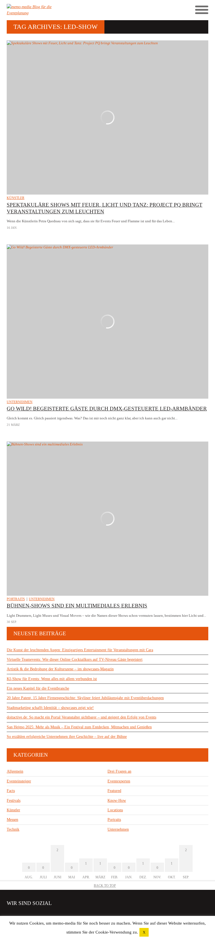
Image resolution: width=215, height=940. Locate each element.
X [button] (144, 932)
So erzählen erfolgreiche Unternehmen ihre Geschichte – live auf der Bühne (67, 737)
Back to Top (105, 886)
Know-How (117, 800)
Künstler (15, 198)
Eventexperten (119, 781)
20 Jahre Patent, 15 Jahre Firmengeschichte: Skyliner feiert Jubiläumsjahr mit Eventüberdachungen (85, 698)
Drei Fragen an (119, 771)
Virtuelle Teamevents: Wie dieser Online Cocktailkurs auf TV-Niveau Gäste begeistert (74, 659)
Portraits (16, 599)
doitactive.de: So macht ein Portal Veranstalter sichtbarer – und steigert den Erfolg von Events (81, 717)
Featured (114, 791)
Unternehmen (19, 402)
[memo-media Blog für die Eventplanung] (57, 10)
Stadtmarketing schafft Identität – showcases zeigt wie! (50, 708)
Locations (115, 810)
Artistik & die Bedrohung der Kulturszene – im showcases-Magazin (60, 669)
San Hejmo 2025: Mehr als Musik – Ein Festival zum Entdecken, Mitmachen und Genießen (79, 727)
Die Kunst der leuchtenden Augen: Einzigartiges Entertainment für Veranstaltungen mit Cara (80, 650)
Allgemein (15, 771)
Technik (13, 829)
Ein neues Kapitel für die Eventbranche (38, 688)
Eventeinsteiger (19, 781)
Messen (12, 819)
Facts (11, 791)
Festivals (13, 800)
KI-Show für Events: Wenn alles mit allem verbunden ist (52, 679)
